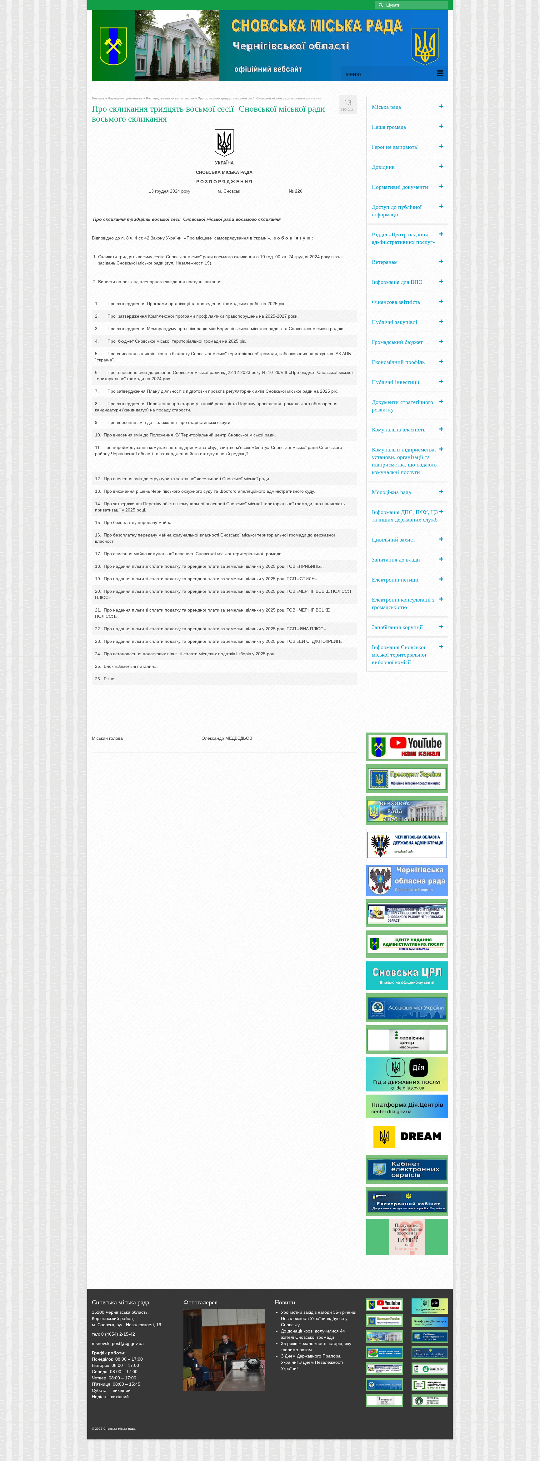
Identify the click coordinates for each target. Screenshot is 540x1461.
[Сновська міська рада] (270, 45)
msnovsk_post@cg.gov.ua (118, 1343)
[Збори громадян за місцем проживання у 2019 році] (224, 1350)
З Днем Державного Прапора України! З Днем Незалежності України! (312, 1362)
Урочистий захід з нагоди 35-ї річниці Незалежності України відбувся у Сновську (318, 1318)
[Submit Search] (380, 5)
